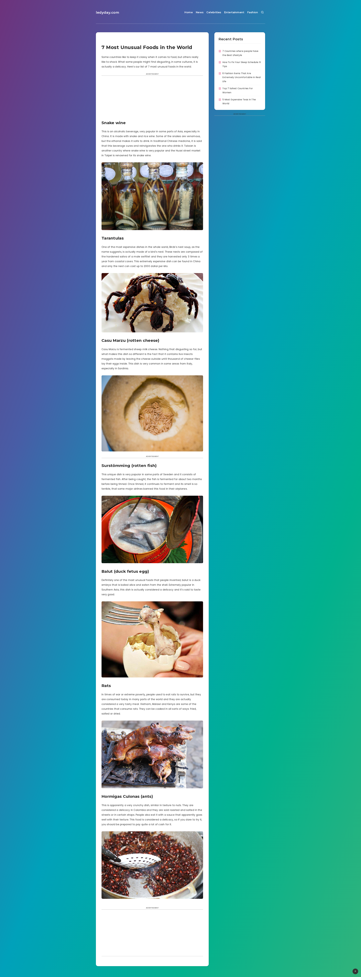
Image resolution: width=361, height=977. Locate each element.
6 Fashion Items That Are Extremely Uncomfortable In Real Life (241, 77)
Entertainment (234, 12)
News (200, 12)
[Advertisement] (152, 98)
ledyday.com (107, 12)
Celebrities (213, 12)
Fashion (252, 12)
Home (188, 12)
